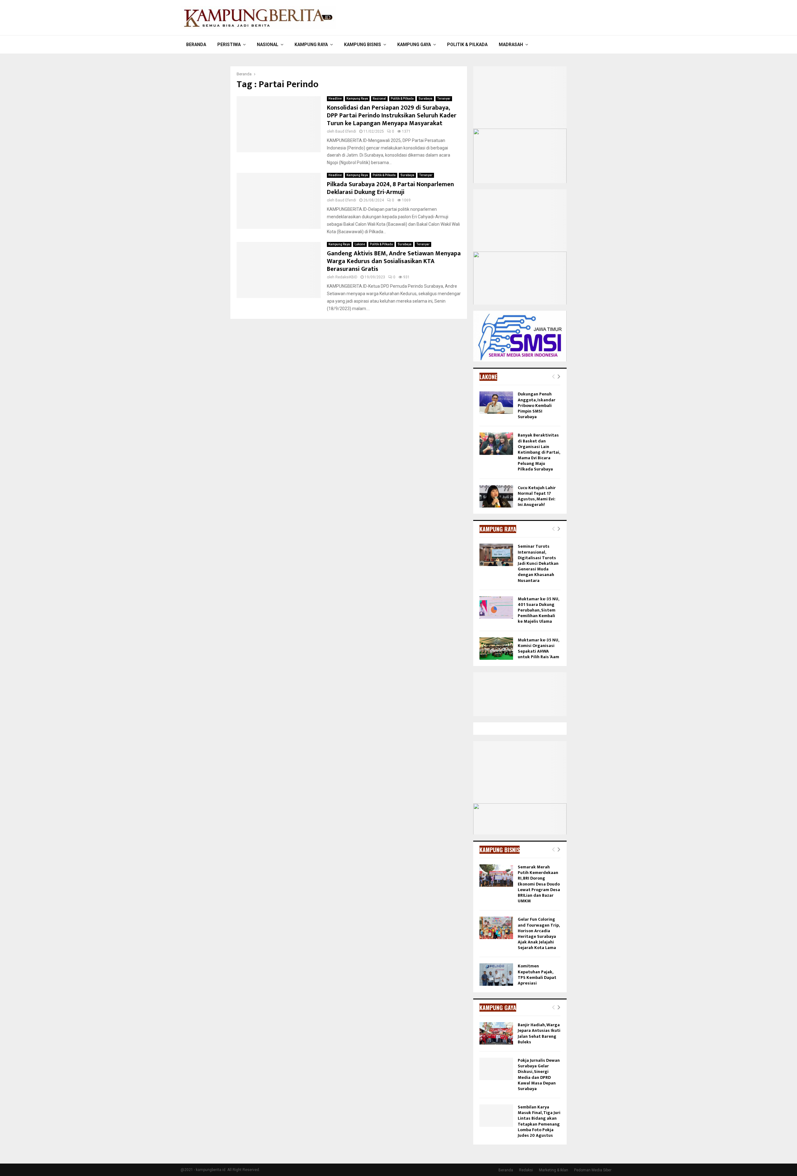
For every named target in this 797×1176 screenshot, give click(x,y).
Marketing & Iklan (553, 1170)
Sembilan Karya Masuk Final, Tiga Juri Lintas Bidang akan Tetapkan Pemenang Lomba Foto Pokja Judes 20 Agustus (539, 1121)
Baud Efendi (345, 131)
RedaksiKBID (346, 277)
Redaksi (526, 1170)
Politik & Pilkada (467, 44)
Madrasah (511, 44)
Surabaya (425, 98)
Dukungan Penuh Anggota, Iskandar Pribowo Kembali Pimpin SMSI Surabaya (536, 405)
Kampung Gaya (414, 44)
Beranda (196, 44)
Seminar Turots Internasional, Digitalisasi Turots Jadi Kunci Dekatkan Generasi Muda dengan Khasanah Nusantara (538, 563)
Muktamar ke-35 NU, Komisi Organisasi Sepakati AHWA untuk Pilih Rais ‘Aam (538, 648)
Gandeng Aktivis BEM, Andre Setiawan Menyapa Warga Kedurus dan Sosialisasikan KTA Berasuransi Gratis (394, 261)
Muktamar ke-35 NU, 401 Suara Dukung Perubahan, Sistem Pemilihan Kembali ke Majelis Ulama (538, 610)
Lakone (360, 244)
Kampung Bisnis (362, 44)
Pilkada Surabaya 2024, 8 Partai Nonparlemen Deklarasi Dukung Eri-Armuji (390, 188)
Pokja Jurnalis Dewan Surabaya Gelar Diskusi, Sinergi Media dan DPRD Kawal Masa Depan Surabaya (539, 1074)
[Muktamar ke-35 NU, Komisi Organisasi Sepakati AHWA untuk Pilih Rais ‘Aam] (496, 648)
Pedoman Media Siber (592, 1170)
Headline (335, 98)
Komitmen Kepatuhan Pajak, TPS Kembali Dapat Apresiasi (537, 974)
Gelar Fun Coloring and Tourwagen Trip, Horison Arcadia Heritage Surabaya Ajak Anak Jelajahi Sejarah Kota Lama (538, 933)
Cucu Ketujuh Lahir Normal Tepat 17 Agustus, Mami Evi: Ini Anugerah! (537, 496)
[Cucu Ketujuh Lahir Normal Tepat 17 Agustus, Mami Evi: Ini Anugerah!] (496, 496)
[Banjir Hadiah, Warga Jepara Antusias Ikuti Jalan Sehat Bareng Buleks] (496, 1033)
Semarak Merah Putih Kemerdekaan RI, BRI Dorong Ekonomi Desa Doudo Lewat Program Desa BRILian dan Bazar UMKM (539, 883)
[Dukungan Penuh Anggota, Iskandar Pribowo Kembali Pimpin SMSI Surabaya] (496, 402)
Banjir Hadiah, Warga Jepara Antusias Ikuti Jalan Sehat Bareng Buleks (539, 1033)
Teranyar (443, 98)
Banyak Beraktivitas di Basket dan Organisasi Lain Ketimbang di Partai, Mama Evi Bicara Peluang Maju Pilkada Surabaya (539, 452)
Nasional (267, 44)
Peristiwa (229, 44)
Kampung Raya (311, 44)
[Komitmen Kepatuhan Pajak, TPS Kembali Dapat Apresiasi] (496, 974)
